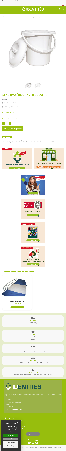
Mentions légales (34, 447)
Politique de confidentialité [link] (11, 446)
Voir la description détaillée (10, 103)
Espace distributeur (33, 434)
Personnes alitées (20, 17)
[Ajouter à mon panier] (22, 307)
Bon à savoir (21, 426)
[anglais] (63, 5)
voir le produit (15, 307)
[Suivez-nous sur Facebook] (29, 442)
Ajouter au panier (14, 129)
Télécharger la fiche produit (12, 107)
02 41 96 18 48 (11, 406)
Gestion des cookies (46, 447)
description (7, 137)
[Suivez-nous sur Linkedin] (36, 442)
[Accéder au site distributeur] (49, 158)
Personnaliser (11, 442)
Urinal (30, 17)
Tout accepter (11, 435)
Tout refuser (10, 439)
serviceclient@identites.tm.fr (14, 409)
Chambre (9, 17)
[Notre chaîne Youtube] (33, 442)
